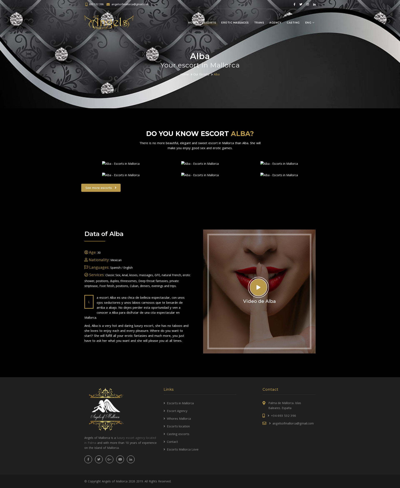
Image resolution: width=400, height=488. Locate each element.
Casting (293, 22)
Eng (308, 22)
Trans (259, 22)
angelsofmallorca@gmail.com (130, 4)
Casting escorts (178, 434)
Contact (172, 441)
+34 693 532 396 (283, 415)
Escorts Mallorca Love (183, 449)
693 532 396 (96, 4)
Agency (275, 22)
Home (192, 22)
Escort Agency (177, 411)
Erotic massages (235, 22)
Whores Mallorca (179, 418)
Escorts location (178, 426)
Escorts (209, 22)
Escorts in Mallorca (180, 403)
